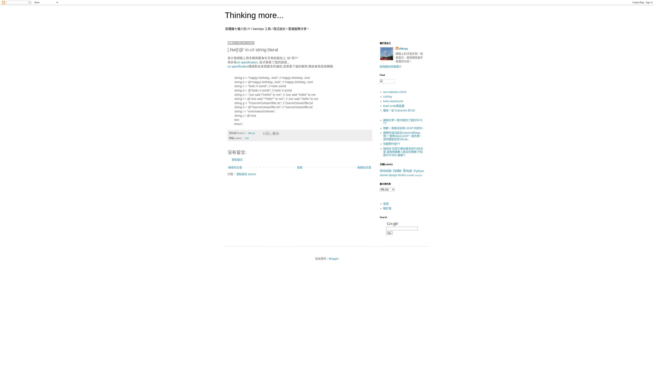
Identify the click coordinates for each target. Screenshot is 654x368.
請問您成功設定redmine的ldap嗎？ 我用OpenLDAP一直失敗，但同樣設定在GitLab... (402, 136)
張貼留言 (237, 159)
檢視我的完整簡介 (391, 66)
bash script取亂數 (393, 105)
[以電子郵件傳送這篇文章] (264, 133)
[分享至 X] (271, 133)
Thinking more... (254, 15)
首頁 (299, 167)
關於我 (387, 208)
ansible (410, 175)
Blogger (333, 258)
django (393, 175)
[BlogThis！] (267, 133)
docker (402, 175)
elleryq (403, 48)
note (397, 170)
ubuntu (384, 175)
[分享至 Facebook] (274, 133)
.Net (246, 138)
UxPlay (387, 96)
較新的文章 (235, 167)
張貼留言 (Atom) (246, 174)
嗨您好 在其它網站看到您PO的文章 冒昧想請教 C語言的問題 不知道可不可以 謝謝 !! (403, 152)
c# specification (247, 62)
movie (386, 170)
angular (418, 175)
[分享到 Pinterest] (277, 133)
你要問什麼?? (391, 143)
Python (419, 171)
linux (407, 170)
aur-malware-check (394, 91)
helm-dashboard (393, 101)
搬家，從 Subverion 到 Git (399, 110)
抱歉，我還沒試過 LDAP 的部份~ (403, 128)
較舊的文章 (364, 167)
